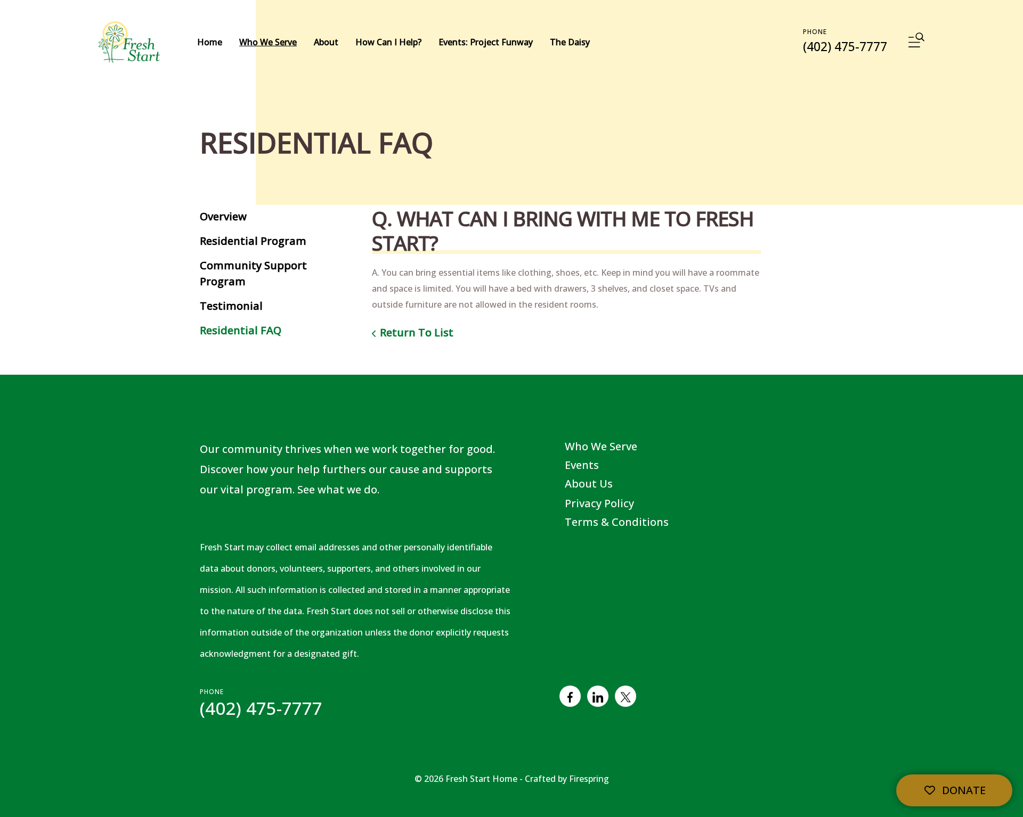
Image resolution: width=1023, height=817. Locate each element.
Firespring (589, 779)
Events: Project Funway (486, 42)
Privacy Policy (599, 503)
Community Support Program (253, 273)
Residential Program (253, 241)
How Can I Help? (388, 42)
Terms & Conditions (617, 522)
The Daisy (570, 42)
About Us (589, 483)
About (326, 42)
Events (582, 465)
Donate (962, 790)
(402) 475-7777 (845, 46)
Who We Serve (268, 42)
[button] (916, 42)
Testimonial (231, 306)
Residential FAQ (240, 330)
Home (209, 42)
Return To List (416, 332)
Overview (223, 216)
